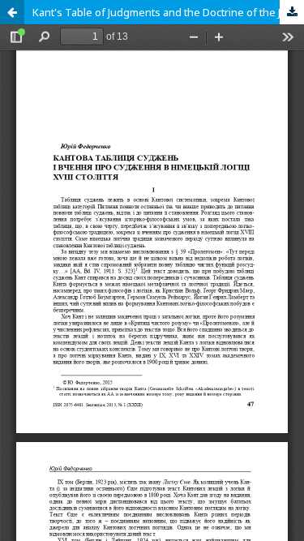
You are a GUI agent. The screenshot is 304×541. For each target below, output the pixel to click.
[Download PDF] (292, 12)
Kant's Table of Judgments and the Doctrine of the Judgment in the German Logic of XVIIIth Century (168, 12)
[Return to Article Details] (12, 12)
